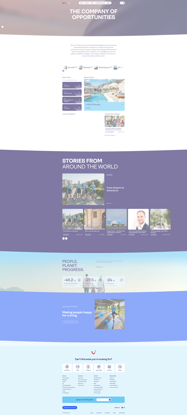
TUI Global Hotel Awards (66, 389)
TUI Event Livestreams (82, 381)
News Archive (80, 377)
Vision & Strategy (65, 377)
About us (81, 2)
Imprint (114, 412)
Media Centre (80, 383)
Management (64, 379)
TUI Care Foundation (113, 385)
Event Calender (81, 385)
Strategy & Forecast (97, 377)
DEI (63, 383)
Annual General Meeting (98, 387)
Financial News (96, 379)
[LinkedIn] (122, 407)
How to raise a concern (114, 387)
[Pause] (3, 27)
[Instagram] (124, 407)
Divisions (64, 381)
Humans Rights (112, 383)
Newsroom (87, 2)
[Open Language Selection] (123, 3)
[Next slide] (66, 239)
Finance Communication (82, 379)
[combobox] (103, 399)
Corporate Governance (98, 389)
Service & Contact (97, 392)
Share (95, 383)
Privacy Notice (99, 412)
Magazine (108, 2)
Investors (92, 2)
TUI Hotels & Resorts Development (68, 387)
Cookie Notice (107, 412)
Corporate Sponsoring (66, 385)
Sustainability (112, 379)
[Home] (66, 3)
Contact (91, 412)
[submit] (110, 400)
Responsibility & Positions (100, 2)
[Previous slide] (63, 239)
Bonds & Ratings (97, 385)
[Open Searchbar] (121, 3)
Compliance (112, 377)
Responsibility (113, 375)
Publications (96, 381)
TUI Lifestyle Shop (65, 392)
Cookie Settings (122, 412)
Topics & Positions (113, 381)
